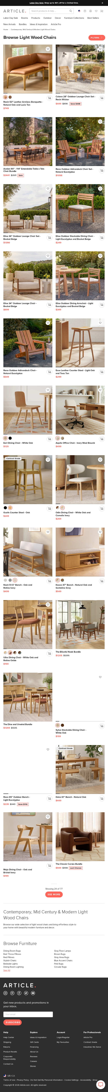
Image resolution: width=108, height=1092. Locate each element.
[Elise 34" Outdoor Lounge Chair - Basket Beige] (27, 275)
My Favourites (63, 1042)
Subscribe (13, 1022)
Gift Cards (34, 1042)
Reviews (33, 1057)
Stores (33, 1066)
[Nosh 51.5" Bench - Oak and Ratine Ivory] (27, 552)
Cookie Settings (71, 1080)
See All (6, 970)
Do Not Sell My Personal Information (47, 1080)
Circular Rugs (60, 967)
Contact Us (8, 1064)
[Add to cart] (49, 98)
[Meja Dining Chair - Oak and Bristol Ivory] (27, 836)
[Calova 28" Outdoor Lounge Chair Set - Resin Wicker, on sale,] (80, 69)
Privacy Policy (23, 1080)
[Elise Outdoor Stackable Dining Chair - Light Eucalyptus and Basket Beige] (80, 208)
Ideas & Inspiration (38, 1037)
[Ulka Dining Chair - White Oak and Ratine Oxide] (27, 624)
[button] (85, 11)
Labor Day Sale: (37, 3)
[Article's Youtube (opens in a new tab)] (33, 994)
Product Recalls (10, 1052)
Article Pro (88, 1037)
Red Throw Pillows (12, 954)
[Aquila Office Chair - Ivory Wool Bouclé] (80, 410)
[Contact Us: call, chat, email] (85, 11)
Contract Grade (90, 1042)
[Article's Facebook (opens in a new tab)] (19, 994)
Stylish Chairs (9, 960)
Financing (34, 1047)
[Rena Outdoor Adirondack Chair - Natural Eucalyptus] (27, 342)
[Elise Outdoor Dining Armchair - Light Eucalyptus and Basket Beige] (80, 275)
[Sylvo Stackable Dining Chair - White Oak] (80, 697)
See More (54, 894)
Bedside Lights (10, 964)
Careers (33, 1061)
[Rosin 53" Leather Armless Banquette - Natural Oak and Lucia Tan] (27, 69)
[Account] (90, 11)
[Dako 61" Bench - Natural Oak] (80, 769)
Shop (95, 1080)
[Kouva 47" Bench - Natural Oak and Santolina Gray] (80, 552)
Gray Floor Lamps (62, 951)
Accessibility (85, 1080)
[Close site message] (102, 3)
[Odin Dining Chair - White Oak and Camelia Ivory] (80, 479)
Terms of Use (9, 1080)
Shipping (7, 1042)
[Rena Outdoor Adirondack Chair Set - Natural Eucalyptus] (80, 141)
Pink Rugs (58, 964)
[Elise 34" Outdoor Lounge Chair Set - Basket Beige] (27, 208)
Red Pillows (8, 957)
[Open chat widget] (100, 1084)
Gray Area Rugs (61, 957)
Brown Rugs (60, 954)
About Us (34, 1052)
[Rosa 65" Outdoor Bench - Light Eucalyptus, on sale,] (27, 769)
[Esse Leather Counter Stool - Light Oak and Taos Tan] (80, 342)
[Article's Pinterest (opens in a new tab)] (12, 994)
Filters (95, 38)
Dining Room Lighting (13, 967)
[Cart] (102, 11)
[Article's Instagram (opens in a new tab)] (5, 994)
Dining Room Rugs (12, 951)
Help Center (8, 1037)
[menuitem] (11, 18)
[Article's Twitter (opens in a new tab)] (26, 994)
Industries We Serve (92, 1047)
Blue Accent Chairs (63, 960)
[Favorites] (96, 11)
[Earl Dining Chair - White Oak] (27, 410)
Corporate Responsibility (9, 1058)
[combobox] (79, 11)
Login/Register (63, 1037)
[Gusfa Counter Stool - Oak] (27, 479)
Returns (6, 1047)
